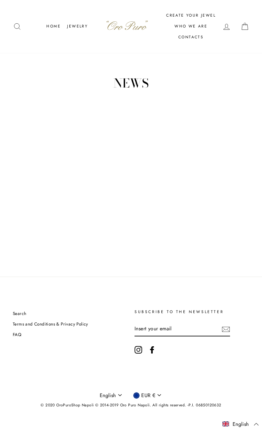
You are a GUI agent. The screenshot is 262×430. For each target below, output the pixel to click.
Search (19, 313)
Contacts (191, 37)
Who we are (190, 26)
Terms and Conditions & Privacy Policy (50, 324)
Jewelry (77, 26)
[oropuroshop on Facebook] (152, 350)
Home (53, 26)
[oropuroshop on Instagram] (138, 350)
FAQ (17, 334)
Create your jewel (191, 15)
